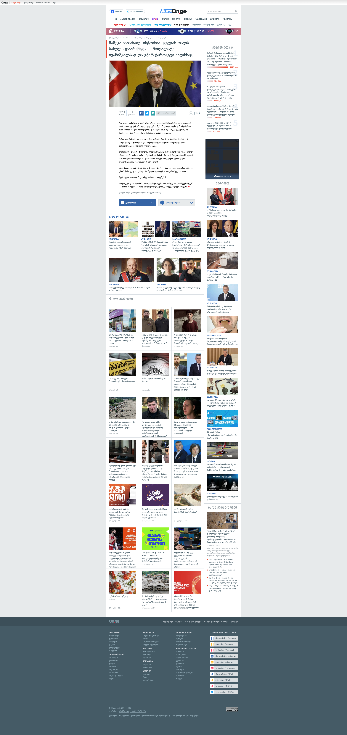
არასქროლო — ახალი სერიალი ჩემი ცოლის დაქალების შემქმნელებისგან (222, 572)
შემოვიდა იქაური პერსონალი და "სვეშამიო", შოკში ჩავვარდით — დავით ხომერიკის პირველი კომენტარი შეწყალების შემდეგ (122, 459)
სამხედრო (113, 651)
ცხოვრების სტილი (186, 648)
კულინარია (180, 661)
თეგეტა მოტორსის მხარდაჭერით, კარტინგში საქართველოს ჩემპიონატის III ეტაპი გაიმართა (222, 457)
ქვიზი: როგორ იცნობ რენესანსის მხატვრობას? (187, 503)
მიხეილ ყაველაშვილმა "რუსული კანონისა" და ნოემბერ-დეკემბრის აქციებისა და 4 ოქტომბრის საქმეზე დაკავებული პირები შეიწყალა (155, 459)
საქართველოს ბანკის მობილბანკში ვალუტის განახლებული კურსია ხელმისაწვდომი (122, 503)
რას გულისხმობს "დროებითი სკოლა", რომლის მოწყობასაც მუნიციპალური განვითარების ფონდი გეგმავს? (221, 563)
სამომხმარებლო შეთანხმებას (156, 716)
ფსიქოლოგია (181, 636)
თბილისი (112, 667)
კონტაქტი (234, 622)
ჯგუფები (118, 12)
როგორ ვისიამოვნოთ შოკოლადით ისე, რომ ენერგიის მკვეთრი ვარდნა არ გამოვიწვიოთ (222, 331)
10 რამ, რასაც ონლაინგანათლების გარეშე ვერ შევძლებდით (222, 424)
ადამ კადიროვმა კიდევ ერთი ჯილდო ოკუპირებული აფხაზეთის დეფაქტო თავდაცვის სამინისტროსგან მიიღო (155, 328)
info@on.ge (124, 711)
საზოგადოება (209, 25)
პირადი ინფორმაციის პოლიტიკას (185, 716)
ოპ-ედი (176, 19)
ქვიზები (188, 19)
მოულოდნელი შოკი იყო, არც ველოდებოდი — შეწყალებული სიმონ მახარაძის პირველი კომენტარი (187, 415)
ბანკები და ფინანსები (151, 636)
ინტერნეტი (147, 654)
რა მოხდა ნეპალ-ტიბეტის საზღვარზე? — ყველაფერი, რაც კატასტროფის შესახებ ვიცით (155, 590)
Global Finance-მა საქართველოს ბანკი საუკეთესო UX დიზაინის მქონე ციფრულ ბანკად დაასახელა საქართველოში (187, 590)
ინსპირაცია (180, 675)
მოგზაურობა (181, 654)
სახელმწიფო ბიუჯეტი (151, 642)
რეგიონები (113, 669)
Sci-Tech (147, 648)
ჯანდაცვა (112, 664)
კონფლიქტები (114, 648)
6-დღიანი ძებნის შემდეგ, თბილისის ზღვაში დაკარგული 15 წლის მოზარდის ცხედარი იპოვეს (187, 328)
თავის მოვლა (181, 645)
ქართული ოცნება (138, 192)
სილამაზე (180, 651)
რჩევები (179, 679)
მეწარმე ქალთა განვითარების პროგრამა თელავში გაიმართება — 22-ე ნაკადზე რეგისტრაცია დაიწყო (223, 580)
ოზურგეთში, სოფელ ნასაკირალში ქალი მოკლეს (122, 372)
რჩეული (214, 19)
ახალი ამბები (16, 3)
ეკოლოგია (113, 657)
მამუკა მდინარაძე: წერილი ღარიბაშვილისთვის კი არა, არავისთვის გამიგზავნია (222, 299)
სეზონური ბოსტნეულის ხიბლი (122, 590)
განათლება (113, 661)
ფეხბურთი (147, 674)
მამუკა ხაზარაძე (154, 192)
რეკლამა (227, 19)
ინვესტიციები (136, 12)
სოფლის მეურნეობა (151, 645)
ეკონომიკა (221, 25)
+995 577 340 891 (138, 711)
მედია (111, 679)
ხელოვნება (147, 664)
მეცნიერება (147, 657)
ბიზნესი (145, 639)
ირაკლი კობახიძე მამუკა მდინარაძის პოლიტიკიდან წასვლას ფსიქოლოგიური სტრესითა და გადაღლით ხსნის (187, 459)
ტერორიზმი (113, 639)
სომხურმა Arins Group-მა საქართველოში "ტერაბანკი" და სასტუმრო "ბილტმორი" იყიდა (122, 328)
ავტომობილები (182, 657)
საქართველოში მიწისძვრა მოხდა (155, 372)
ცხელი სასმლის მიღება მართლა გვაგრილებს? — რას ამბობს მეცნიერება (222, 266)
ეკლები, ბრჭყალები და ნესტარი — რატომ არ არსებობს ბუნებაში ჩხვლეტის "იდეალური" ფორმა (222, 392)
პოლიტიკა (196, 25)
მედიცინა (179, 639)
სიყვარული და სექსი (184, 672)
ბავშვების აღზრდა (183, 642)
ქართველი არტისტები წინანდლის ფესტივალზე (222, 487)
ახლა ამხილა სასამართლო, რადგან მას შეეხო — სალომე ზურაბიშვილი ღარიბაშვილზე (223, 588)
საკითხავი (201, 19)
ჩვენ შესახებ (168, 622)
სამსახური (180, 669)
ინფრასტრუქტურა (116, 675)
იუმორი (179, 667)
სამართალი (113, 672)
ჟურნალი (144, 19)
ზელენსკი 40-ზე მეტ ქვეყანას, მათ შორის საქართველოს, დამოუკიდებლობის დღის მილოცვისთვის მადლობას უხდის (187, 546)
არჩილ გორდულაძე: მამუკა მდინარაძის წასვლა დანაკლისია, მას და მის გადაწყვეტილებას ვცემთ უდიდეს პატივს (187, 372)
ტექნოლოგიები (149, 651)
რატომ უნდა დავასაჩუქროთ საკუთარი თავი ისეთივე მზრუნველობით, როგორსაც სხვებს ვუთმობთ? (155, 503)
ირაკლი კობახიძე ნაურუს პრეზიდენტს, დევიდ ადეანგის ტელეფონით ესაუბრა (222, 234)
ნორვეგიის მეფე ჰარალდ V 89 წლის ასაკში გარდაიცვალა (133, 275)
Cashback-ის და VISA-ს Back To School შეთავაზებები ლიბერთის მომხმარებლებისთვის (155, 546)
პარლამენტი (138, 38)
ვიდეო (165, 19)
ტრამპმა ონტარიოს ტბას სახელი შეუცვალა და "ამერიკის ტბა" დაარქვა (125, 235)
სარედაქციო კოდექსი (193, 622)
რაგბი (145, 677)
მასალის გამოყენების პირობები (216, 622)
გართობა (180, 664)
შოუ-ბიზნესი (147, 667)
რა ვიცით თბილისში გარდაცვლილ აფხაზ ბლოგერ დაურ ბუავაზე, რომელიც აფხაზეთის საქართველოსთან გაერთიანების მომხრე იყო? (155, 415)
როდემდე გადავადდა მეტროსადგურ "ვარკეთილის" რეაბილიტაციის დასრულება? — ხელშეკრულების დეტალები (188, 236)
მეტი (230, 25)
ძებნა (55, 3)
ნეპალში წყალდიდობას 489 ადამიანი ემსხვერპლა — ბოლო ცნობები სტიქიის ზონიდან (122, 415)
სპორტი (147, 671)
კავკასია (112, 645)
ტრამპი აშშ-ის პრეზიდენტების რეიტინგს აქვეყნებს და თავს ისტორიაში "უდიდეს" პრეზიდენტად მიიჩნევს (156, 236)
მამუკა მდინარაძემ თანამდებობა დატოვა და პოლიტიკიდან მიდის (222, 361)
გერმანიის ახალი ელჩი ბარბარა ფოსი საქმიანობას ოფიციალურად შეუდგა (222, 202)
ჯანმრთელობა (184, 633)
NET (155, 19)
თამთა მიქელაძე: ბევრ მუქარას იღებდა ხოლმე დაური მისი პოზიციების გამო (180, 275)
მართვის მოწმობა (43, 3)
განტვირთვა (29, 3)
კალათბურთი (148, 680)
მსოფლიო (113, 642)
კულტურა (148, 661)
